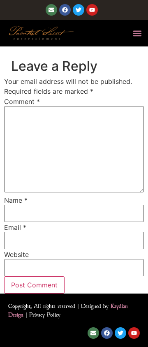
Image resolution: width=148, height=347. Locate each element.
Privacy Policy (44, 314)
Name (16, 200)
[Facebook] (65, 10)
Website (16, 254)
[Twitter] (78, 10)
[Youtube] (92, 10)
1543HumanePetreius (37, 51)
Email (15, 227)
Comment (22, 101)
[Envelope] (51, 10)
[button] (137, 33)
